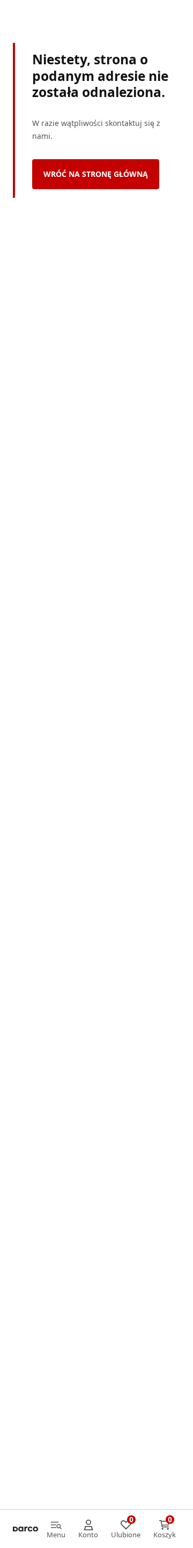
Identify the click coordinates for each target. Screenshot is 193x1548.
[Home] (25, 1529)
